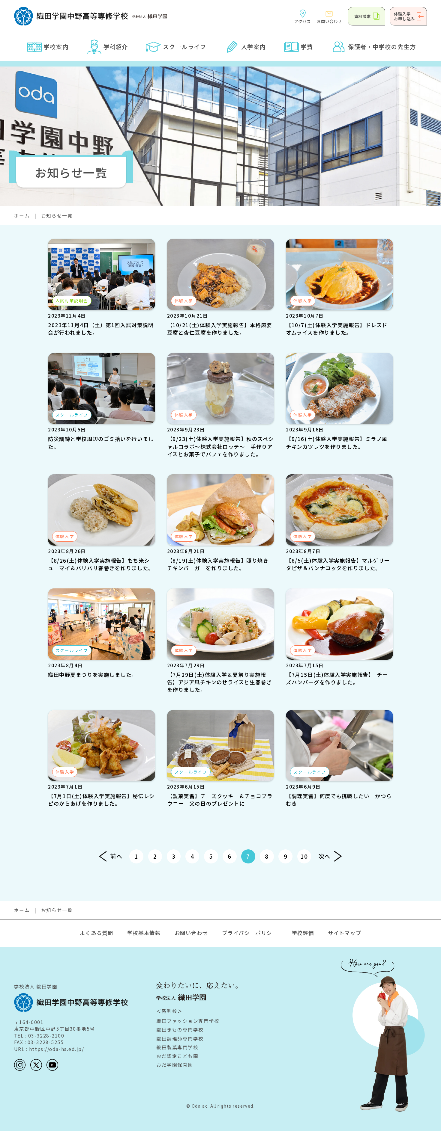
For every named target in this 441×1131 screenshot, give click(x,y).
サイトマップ (344, 933)
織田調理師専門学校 (180, 1038)
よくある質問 (96, 933)
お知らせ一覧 (57, 215)
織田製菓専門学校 (177, 1047)
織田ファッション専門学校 (188, 1020)
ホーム (22, 215)
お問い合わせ (191, 933)
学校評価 (303, 933)
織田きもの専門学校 (180, 1029)
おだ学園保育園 (174, 1064)
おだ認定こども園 (177, 1056)
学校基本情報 (143, 933)
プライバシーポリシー (250, 933)
